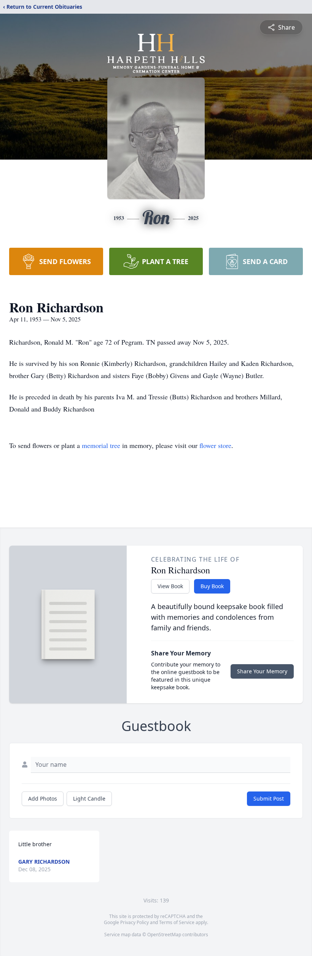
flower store (215, 445)
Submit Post (268, 798)
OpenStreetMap (164, 934)
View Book (170, 586)
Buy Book (212, 586)
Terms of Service (176, 922)
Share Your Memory (262, 671)
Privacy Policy (134, 922)
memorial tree (101, 445)
